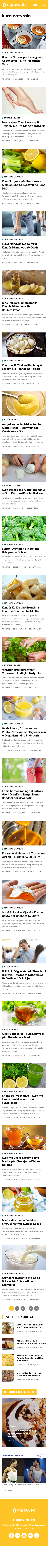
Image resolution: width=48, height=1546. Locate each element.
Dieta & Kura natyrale (13, 52)
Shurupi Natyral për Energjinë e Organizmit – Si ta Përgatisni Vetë (22, 61)
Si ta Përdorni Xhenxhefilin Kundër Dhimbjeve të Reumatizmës (19, 307)
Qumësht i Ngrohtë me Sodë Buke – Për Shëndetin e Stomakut (21, 1282)
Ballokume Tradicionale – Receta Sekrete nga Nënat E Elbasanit (30, 1358)
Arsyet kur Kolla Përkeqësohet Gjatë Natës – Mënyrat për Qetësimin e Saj (22, 428)
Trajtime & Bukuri (12, 118)
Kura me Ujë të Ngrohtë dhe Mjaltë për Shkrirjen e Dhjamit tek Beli (21, 1161)
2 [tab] (40, 1401)
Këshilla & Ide (15, 1426)
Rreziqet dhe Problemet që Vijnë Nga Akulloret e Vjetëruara (22, 1434)
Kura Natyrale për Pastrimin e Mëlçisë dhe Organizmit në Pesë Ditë (23, 185)
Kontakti (30, 1519)
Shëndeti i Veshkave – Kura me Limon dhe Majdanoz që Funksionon (22, 1099)
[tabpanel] (24, 1422)
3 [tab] (42, 1401)
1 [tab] (38, 1401)
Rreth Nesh (18, 1519)
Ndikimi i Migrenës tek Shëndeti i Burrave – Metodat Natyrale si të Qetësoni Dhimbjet (24, 975)
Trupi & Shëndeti (11, 420)
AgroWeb (6, 79)
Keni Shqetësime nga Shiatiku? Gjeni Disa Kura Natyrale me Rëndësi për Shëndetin (22, 795)
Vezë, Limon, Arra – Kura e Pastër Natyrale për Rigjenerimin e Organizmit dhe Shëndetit (24, 732)
